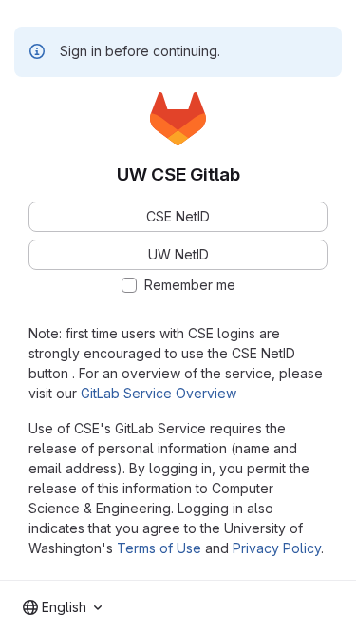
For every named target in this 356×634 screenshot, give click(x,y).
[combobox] (62, 607)
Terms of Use (159, 548)
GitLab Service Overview (158, 393)
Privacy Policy (277, 548)
